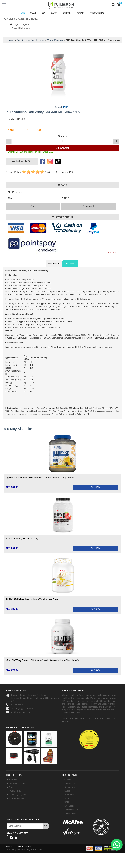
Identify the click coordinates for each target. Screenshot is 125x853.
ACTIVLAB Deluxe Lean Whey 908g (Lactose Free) (32, 599)
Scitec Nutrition (71, 810)
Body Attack (69, 787)
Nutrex (67, 798)
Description (54, 263)
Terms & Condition (17, 783)
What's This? (112, 252)
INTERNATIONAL (97, 13)
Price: (10, 130)
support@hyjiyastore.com (22, 708)
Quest (67, 791)
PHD (66, 107)
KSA (43, 13)
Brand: (62, 107)
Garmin (67, 780)
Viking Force (70, 813)
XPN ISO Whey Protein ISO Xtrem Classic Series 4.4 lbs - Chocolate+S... (43, 660)
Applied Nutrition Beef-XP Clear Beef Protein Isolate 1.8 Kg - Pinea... (41, 477)
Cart (32, 206)
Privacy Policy (15, 791)
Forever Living (70, 783)
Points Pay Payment (17, 795)
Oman (33, 13)
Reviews (70, 263)
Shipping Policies (16, 798)
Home (10, 40)
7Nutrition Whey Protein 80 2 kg (22, 538)
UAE (23, 13)
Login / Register (21, 24)
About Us (13, 780)
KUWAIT (80, 13)
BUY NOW (95, 487)
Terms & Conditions (24, 847)
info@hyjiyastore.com (20, 712)
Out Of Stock (62, 147)
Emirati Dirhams (19, 28)
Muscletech (69, 795)
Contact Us (13, 787)
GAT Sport (68, 806)
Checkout (88, 206)
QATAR (54, 13)
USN (66, 802)
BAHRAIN (67, 13)
